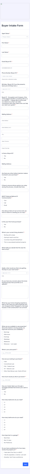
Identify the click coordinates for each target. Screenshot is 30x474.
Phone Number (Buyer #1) (10, 73)
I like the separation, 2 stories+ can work (15, 454)
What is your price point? (9, 349)
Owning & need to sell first (11, 237)
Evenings (6, 337)
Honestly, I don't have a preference (13, 457)
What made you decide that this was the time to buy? (13, 248)
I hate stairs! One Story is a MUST (13, 452)
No (5, 158)
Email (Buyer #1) (7, 61)
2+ (4, 404)
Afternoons (7, 334)
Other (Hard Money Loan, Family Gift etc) (15, 371)
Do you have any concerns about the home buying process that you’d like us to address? (14, 282)
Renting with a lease (9, 235)
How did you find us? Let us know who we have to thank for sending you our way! (14, 211)
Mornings (6, 332)
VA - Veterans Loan (9, 368)
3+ (5, 407)
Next (25, 464)
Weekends (7, 341)
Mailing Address (7, 114)
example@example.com (7, 67)
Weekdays (7, 339)
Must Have (7, 438)
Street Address (5, 120)
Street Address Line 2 (6, 127)
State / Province (5, 141)
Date (3, 92)
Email (5, 205)
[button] (26, 89)
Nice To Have (7, 440)
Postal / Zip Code (5, 148)
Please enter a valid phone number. (9, 79)
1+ (4, 402)
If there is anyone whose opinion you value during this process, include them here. (14, 186)
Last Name (5, 52)
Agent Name (6, 33)
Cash (5, 361)
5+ (4, 412)
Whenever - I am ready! (10, 344)
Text (5, 200)
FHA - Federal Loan (9, 366)
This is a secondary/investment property (15, 242)
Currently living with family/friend (13, 239)
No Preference (8, 442)
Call (5, 203)
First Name (5, 43)
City (3, 134)
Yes (5, 156)
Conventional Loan (9, 364)
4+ (5, 409)
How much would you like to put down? (14, 376)
